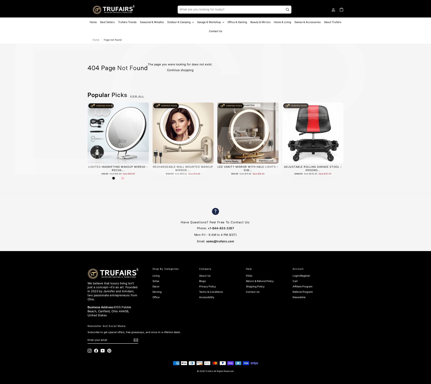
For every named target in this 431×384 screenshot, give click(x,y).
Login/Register (301, 275)
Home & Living (282, 22)
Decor (156, 286)
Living (156, 275)
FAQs (249, 275)
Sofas (156, 281)
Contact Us (215, 31)
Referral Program (303, 291)
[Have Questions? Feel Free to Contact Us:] (215, 212)
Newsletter (299, 297)
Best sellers (107, 22)
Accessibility (206, 297)
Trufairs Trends (127, 22)
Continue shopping (180, 70)
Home (93, 22)
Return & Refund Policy (260, 281)
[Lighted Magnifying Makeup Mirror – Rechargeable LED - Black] (113, 178)
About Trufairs (332, 22)
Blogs (202, 281)
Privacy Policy (207, 286)
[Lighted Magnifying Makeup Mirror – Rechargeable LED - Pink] (122, 178)
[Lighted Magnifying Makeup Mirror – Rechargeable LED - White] (118, 178)
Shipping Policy (255, 286)
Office (156, 297)
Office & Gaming (237, 22)
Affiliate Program (302, 286)
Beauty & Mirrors (260, 22)
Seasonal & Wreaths (152, 22)
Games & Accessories (307, 22)
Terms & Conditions (211, 291)
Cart (295, 281)
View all (137, 96)
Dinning (157, 291)
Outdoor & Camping (179, 22)
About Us (205, 275)
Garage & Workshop (209, 22)
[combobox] (234, 10)
